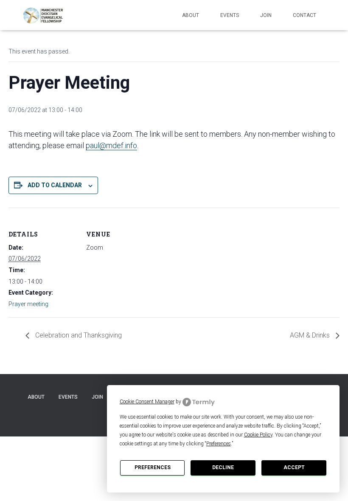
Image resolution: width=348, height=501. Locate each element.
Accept (294, 467)
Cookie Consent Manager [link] (147, 402)
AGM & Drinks (310, 335)
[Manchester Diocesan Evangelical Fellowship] (44, 15)
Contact (304, 15)
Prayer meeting (28, 304)
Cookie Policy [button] (258, 435)
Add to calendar (55, 185)
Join (266, 15)
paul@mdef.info (111, 145)
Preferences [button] (218, 444)
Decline (223, 467)
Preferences (153, 467)
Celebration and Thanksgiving (78, 335)
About (190, 15)
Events (229, 15)
